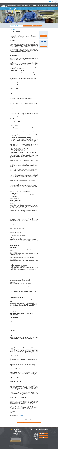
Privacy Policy (24, 445)
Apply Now (26, 25)
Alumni (31, 2)
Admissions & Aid (35, 2)
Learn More (43, 46)
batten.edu (34, 5)
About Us (45, 2)
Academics (28, 2)
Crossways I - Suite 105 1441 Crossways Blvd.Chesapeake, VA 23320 (16, 434)
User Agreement (29, 445)
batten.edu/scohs (4, 6)
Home (11, 29)
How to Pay (35, 422)
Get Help (36, 439)
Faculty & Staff (36, 435)
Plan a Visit (32, 25)
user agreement (21, 415)
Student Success (41, 2)
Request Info (38, 25)
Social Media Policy (34, 445)
